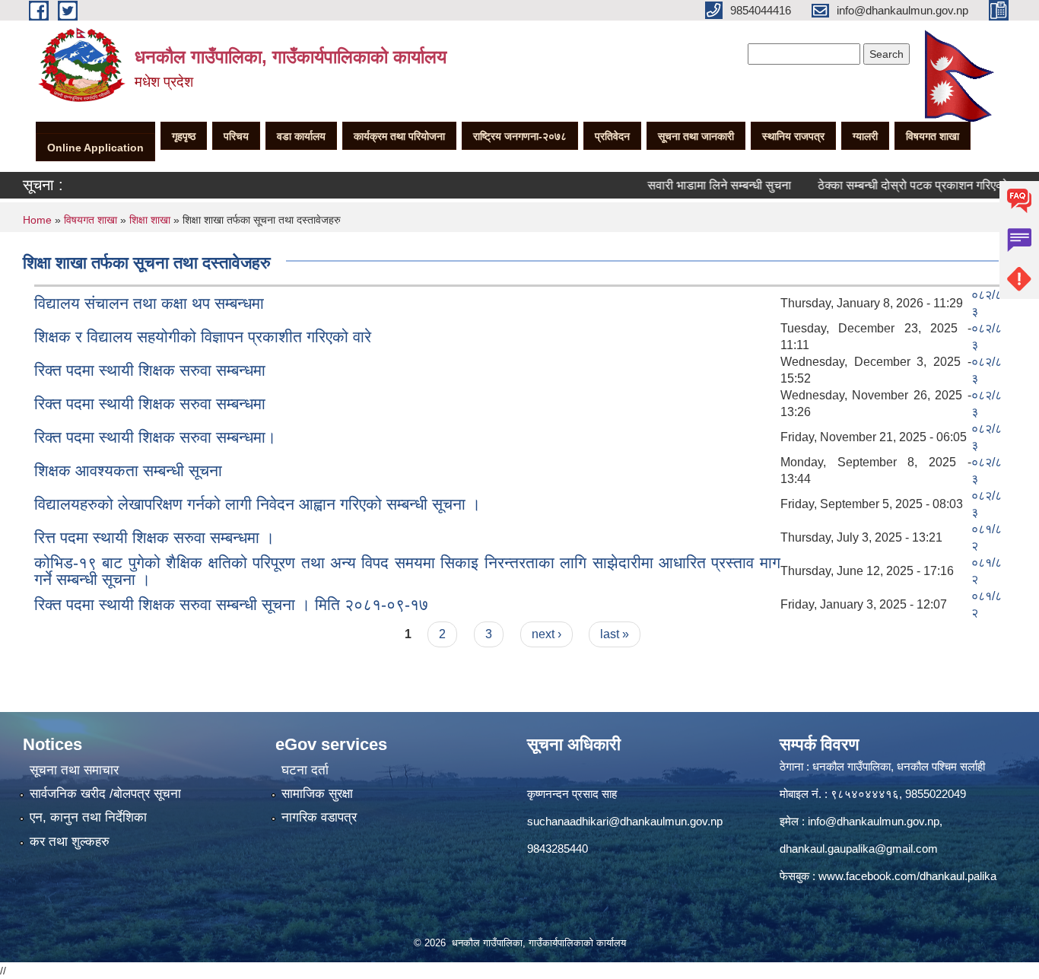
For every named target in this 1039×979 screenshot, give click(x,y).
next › (546, 634)
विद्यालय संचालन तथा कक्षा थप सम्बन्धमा (149, 303)
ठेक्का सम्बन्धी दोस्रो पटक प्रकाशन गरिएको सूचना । (914, 185)
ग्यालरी (865, 136)
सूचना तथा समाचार (74, 770)
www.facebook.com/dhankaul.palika (907, 875)
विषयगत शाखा (932, 136)
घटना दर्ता (305, 770)
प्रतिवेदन (612, 136)
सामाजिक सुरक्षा (317, 794)
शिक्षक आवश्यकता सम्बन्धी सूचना (128, 470)
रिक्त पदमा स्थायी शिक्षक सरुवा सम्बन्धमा (149, 370)
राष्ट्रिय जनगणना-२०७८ (520, 136)
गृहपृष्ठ (183, 136)
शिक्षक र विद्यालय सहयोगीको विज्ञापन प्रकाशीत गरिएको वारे (202, 336)
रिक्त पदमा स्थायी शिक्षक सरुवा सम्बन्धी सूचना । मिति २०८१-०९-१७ (231, 604)
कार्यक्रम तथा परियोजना (399, 136)
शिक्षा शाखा (149, 220)
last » (614, 634)
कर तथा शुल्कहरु (70, 841)
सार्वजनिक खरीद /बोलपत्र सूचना (105, 794)
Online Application (95, 147)
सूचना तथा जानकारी (696, 136)
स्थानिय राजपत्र (793, 136)
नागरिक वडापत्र (319, 817)
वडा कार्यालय (301, 136)
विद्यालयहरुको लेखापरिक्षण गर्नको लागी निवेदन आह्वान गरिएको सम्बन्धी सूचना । (257, 504)
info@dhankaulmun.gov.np (873, 821)
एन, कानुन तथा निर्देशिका (88, 817)
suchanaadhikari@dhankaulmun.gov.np (625, 821)
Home (37, 220)
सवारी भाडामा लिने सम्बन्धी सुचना (701, 185)
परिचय (236, 136)
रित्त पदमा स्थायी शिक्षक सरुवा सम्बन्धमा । (154, 537)
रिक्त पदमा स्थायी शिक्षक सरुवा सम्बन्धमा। (155, 437)
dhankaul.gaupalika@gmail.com (859, 848)
